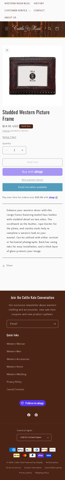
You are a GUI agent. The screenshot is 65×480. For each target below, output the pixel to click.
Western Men (14, 351)
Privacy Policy (14, 382)
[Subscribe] (54, 324)
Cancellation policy (53, 468)
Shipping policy (42, 473)
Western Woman (16, 344)
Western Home (15, 366)
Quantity (6, 143)
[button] (17, 10)
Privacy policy (25, 473)
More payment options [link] (32, 180)
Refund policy (52, 462)
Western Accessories (18, 359)
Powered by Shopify (34, 462)
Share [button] (9, 265)
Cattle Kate (19, 462)
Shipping (6, 131)
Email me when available (32, 187)
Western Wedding (16, 374)
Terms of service (13, 468)
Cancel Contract (15, 389)
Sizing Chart (9, 137)
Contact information (33, 468)
